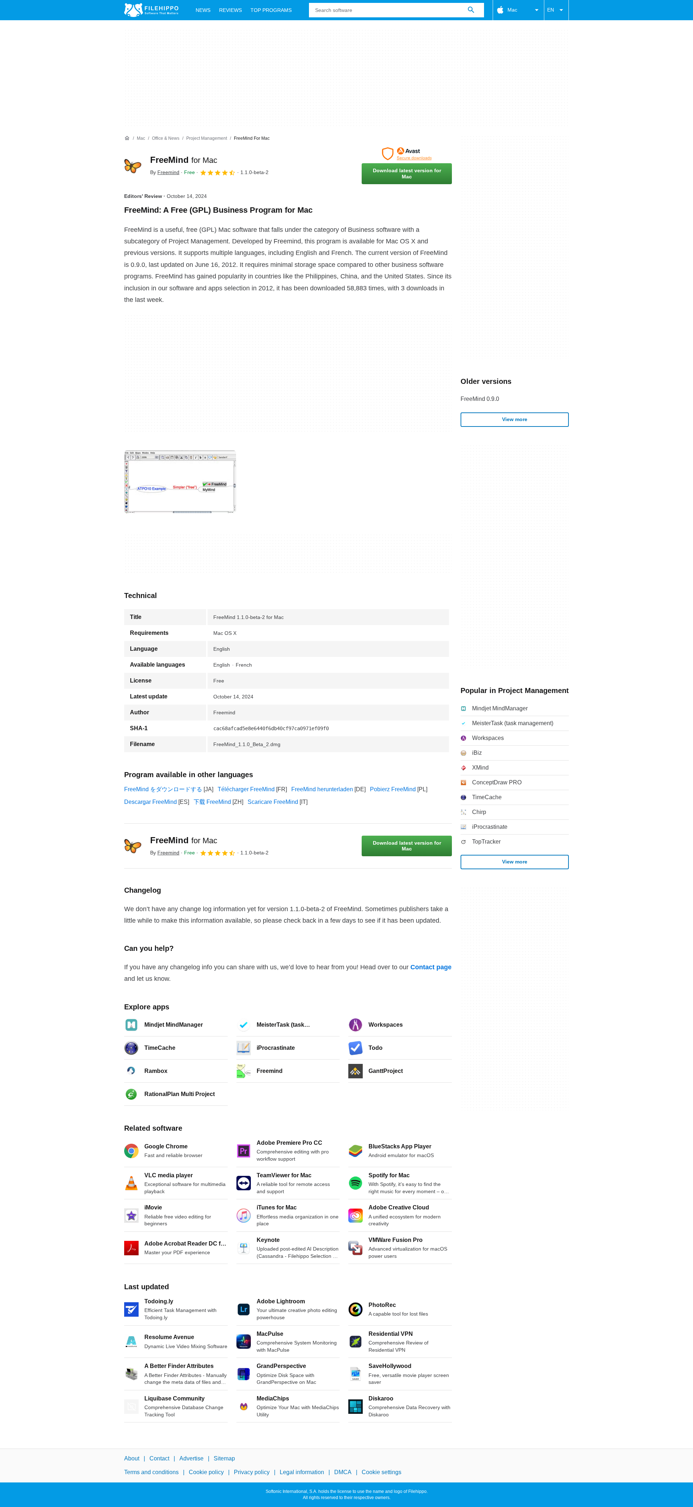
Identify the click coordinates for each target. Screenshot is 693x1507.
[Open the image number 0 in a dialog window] (180, 481)
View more (514, 419)
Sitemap (224, 1458)
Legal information (302, 1472)
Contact (159, 1458)
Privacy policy (252, 1472)
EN (550, 10)
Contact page (431, 967)
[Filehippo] (151, 10)
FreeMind (183, 160)
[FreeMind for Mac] (132, 165)
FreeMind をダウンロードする (163, 789)
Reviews (230, 10)
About (131, 1458)
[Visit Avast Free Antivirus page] (407, 153)
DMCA (343, 1472)
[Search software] (471, 10)
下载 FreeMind (212, 802)
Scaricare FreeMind (273, 802)
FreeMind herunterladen (322, 789)
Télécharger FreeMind (246, 789)
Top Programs (271, 10)
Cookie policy (206, 1472)
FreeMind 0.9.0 (480, 399)
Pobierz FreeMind (393, 789)
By (164, 172)
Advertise (191, 1458)
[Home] (127, 138)
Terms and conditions (151, 1472)
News (203, 10)
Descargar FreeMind (150, 802)
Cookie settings (381, 1472)
